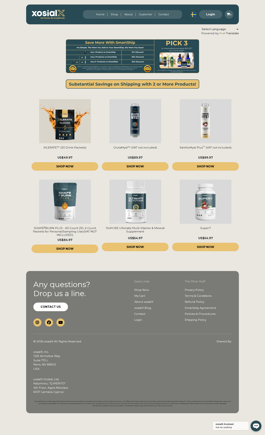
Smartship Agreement (200, 308)
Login (210, 14)
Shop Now (141, 290)
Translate (232, 33)
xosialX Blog (142, 308)
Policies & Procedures (200, 314)
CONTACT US (51, 307)
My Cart (139, 296)
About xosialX (143, 301)
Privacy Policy (194, 290)
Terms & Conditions (198, 296)
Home (100, 14)
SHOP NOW (65, 166)
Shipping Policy (195, 319)
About (128, 14)
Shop (114, 14)
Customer (145, 14)
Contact (163, 14)
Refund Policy (194, 301)
